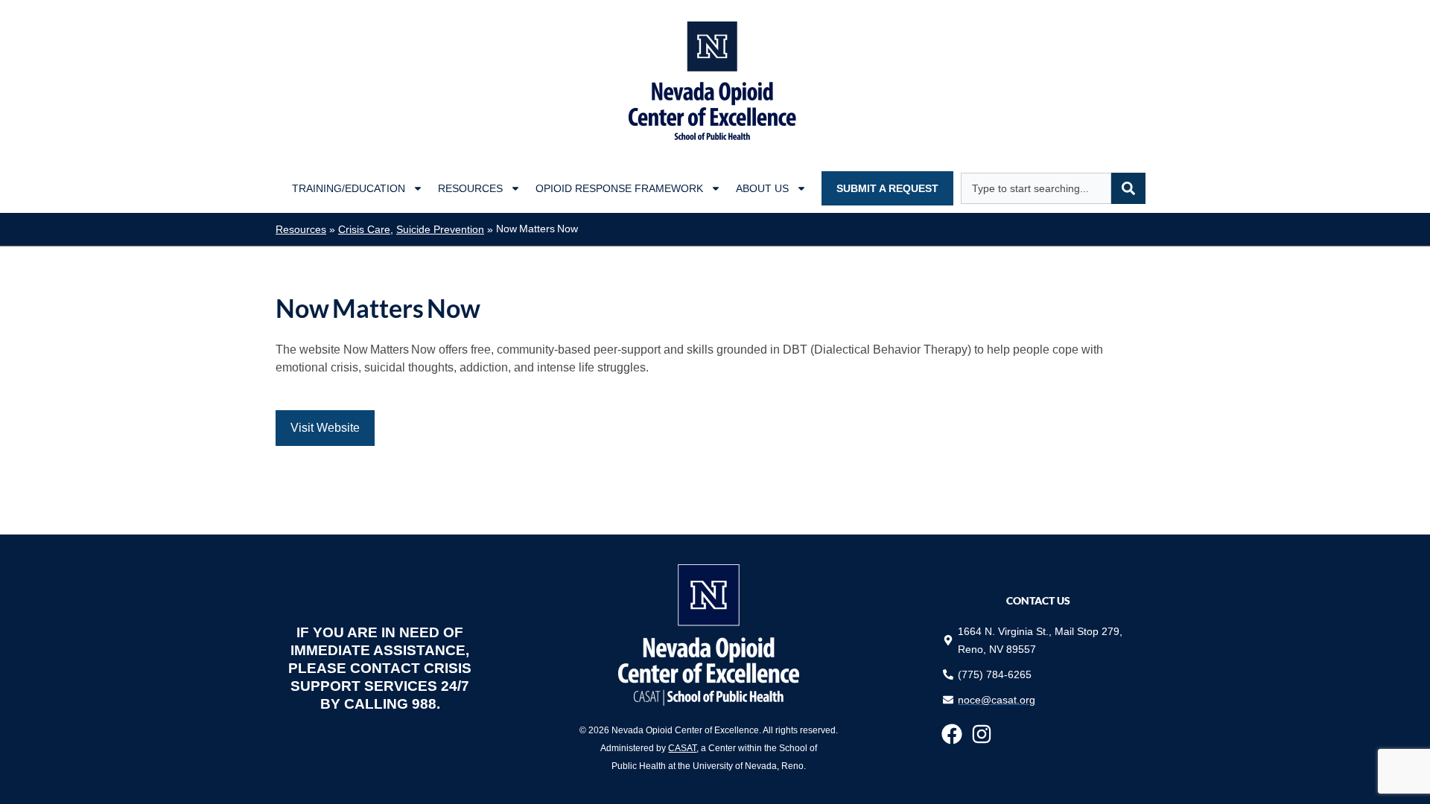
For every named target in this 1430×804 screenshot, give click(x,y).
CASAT (682, 748)
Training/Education (348, 188)
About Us (762, 188)
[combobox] (1036, 188)
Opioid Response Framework (619, 188)
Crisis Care (364, 229)
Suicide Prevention (440, 229)
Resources (470, 188)
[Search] (1128, 188)
